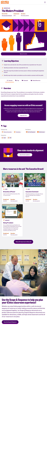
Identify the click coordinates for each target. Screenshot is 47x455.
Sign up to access (23, 53)
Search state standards (25, 154)
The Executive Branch (7, 15)
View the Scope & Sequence (10, 322)
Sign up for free (23, 115)
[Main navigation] (45, 2)
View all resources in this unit (23, 241)
